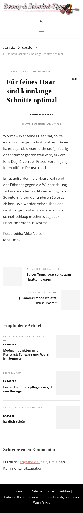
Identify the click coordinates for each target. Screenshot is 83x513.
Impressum (19, 491)
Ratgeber (44, 71)
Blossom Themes (39, 497)
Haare (43, 178)
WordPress (41, 502)
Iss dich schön (14, 421)
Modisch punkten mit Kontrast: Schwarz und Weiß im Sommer (26, 354)
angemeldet (30, 461)
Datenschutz (40, 491)
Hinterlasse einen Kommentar (41, 124)
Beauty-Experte (41, 114)
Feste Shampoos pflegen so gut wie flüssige (27, 389)
